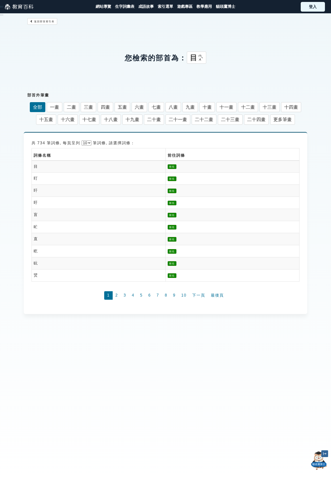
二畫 (71, 107)
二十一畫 (178, 119)
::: (2, 6)
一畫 (54, 107)
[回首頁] (19, 7)
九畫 (190, 107)
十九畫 (132, 119)
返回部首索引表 (44, 21)
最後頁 (217, 295)
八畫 (173, 107)
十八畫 (111, 119)
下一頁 (198, 295)
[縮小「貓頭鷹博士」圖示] (324, 453)
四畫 (105, 107)
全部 (37, 107)
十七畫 (89, 119)
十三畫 (269, 107)
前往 (172, 166)
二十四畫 (256, 119)
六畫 (139, 107)
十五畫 (46, 119)
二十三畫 (230, 119)
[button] (165, 6)
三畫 (88, 107)
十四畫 (291, 107)
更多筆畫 (282, 119)
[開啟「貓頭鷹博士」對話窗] (318, 460)
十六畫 (68, 119)
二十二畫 (204, 119)
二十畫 (154, 119)
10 (184, 295)
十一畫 (226, 107)
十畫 (207, 107)
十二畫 (248, 107)
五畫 (122, 107)
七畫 (156, 107)
